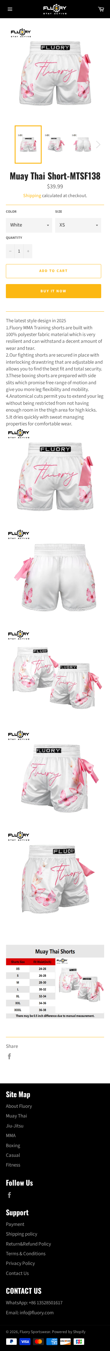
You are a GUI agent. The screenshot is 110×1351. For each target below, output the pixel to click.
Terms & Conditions (25, 1253)
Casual (13, 1155)
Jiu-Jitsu (14, 1126)
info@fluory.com (37, 1312)
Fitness (13, 1165)
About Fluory (19, 1106)
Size (58, 211)
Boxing (13, 1145)
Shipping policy (21, 1234)
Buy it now (53, 291)
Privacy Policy (20, 1263)
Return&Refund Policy (28, 1244)
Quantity (14, 238)
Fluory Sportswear (35, 1332)
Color (11, 211)
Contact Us (17, 1273)
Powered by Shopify (68, 1332)
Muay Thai (16, 1116)
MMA (11, 1135)
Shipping (32, 195)
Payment (15, 1224)
